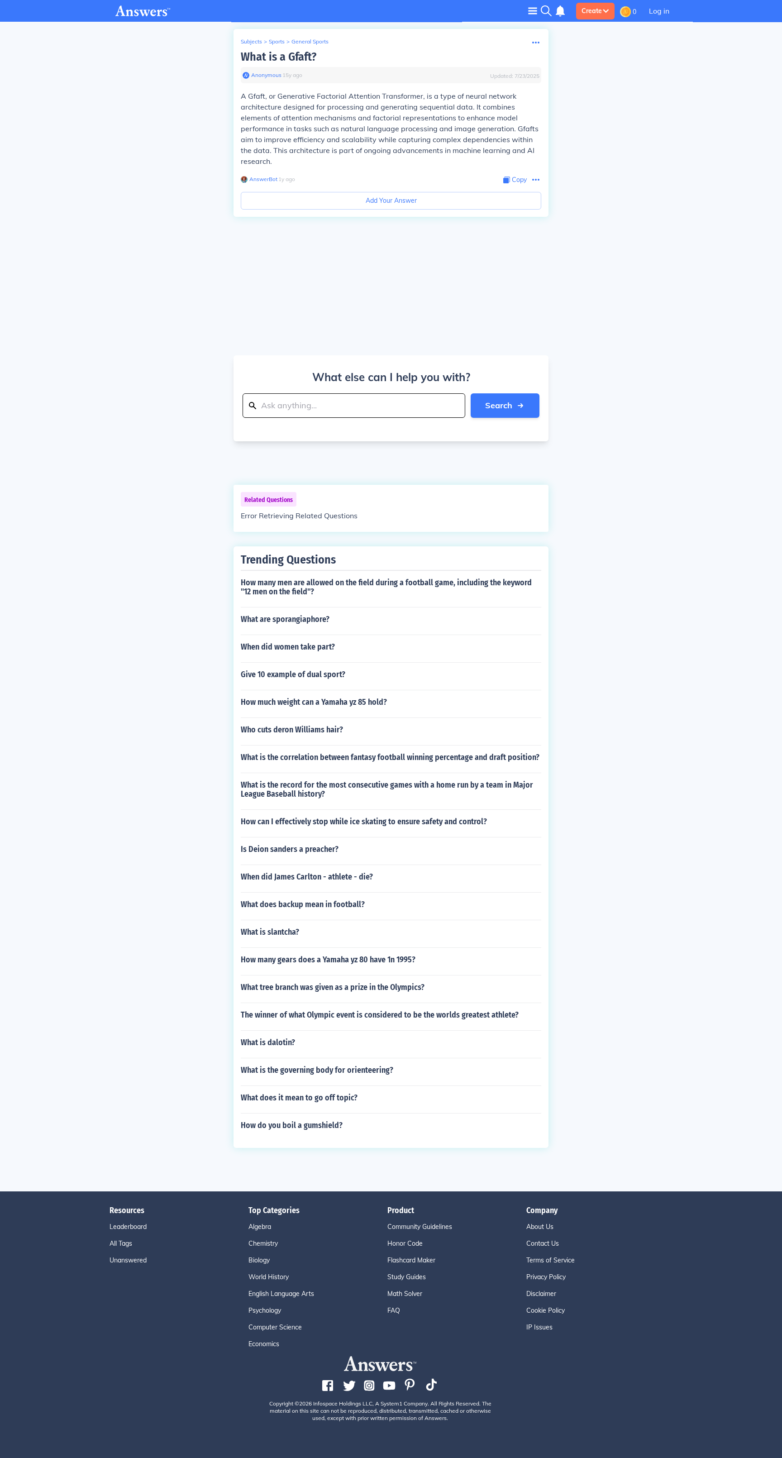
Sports (277, 41)
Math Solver (404, 1294)
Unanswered (128, 1260)
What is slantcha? (270, 932)
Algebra (259, 1227)
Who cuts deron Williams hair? (292, 730)
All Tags (121, 1243)
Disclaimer (541, 1294)
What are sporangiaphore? (285, 619)
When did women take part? (288, 647)
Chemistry (263, 1243)
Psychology (264, 1310)
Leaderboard (128, 1227)
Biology (259, 1260)
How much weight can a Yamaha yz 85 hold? (314, 702)
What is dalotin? (268, 1042)
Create (592, 11)
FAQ (393, 1310)
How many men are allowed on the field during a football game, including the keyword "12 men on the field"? (386, 587)
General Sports (310, 41)
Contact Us (542, 1243)
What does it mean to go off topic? (299, 1098)
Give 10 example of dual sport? (293, 674)
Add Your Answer (391, 200)
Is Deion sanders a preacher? (290, 849)
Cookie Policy (545, 1310)
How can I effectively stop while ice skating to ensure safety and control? (364, 822)
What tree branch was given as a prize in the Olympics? (332, 987)
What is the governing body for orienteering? (317, 1070)
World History (268, 1277)
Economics (263, 1344)
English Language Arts (281, 1294)
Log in (659, 10)
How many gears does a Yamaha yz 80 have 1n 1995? (328, 960)
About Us (539, 1227)
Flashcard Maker (411, 1260)
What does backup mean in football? (303, 904)
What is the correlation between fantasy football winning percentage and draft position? (390, 757)
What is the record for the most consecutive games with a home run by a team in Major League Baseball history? (387, 789)
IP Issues (539, 1327)
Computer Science (275, 1327)
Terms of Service (550, 1260)
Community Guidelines (419, 1227)
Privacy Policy (546, 1277)
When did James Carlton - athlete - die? (307, 877)
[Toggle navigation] (532, 10)
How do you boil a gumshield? (292, 1125)
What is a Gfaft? (278, 57)
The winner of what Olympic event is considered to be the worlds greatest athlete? (380, 1015)
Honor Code (405, 1243)
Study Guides (406, 1277)
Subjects (251, 41)
